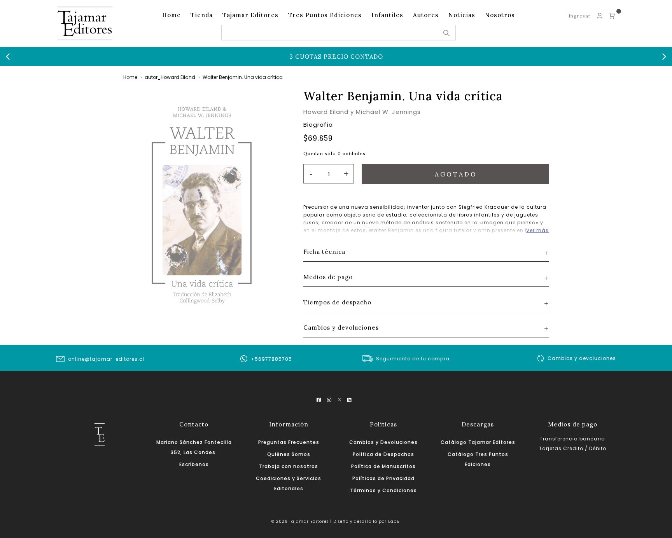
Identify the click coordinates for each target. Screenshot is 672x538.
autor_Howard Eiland (170, 77)
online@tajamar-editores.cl (106, 359)
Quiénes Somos (288, 454)
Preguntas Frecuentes (288, 442)
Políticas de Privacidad (383, 478)
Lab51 (394, 521)
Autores (426, 15)
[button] (8, 57)
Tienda (202, 15)
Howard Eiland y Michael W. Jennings (362, 112)
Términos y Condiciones (383, 490)
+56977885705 (271, 359)
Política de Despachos (383, 454)
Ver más (537, 230)
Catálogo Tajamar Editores (478, 442)
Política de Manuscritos (383, 466)
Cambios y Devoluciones (383, 442)
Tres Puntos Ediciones (325, 15)
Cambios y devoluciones (582, 358)
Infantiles (387, 15)
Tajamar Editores (250, 15)
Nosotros (500, 15)
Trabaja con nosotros (288, 466)
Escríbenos (194, 464)
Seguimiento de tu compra (413, 358)
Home (171, 15)
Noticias (461, 15)
